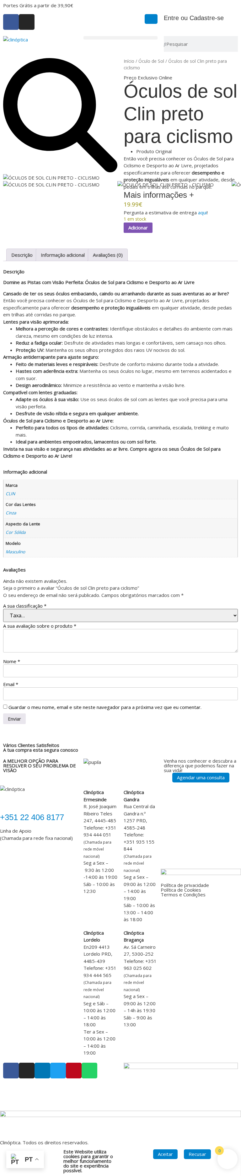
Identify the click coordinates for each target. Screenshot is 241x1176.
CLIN (10, 494)
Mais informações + (159, 195)
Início (129, 61)
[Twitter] (58, 1070)
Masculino (15, 552)
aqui (202, 212)
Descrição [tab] (22, 255)
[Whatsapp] (89, 1070)
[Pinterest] (74, 1070)
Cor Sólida (16, 532)
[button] (120, 38)
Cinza (11, 513)
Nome (11, 661)
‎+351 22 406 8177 (32, 817)
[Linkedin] (42, 1070)
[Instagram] (27, 22)
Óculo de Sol (151, 61)
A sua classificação (24, 606)
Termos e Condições (183, 894)
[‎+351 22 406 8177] (8, 800)
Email (10, 684)
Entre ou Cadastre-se (194, 17)
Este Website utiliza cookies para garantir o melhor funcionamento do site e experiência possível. (88, 1160)
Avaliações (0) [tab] (108, 255)
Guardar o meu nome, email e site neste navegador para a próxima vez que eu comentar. (104, 707)
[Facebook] (11, 22)
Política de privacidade (185, 885)
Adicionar (138, 227)
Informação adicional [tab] (63, 255)
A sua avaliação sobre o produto (39, 626)
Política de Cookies (181, 890)
